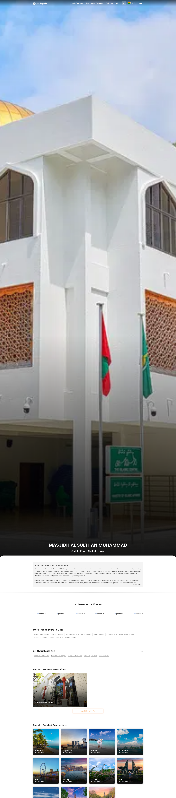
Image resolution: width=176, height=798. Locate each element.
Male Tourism (104, 656)
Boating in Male (99, 634)
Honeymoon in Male (56, 637)
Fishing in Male (86, 634)
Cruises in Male (112, 634)
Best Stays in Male (90, 656)
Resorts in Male (70, 637)
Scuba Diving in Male (41, 634)
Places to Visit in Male (41, 656)
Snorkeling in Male (57, 634)
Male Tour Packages (58, 656)
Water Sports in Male (126, 634)
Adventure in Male (40, 637)
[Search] (124, 3)
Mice (117, 3)
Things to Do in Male (75, 656)
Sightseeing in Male (72, 634)
